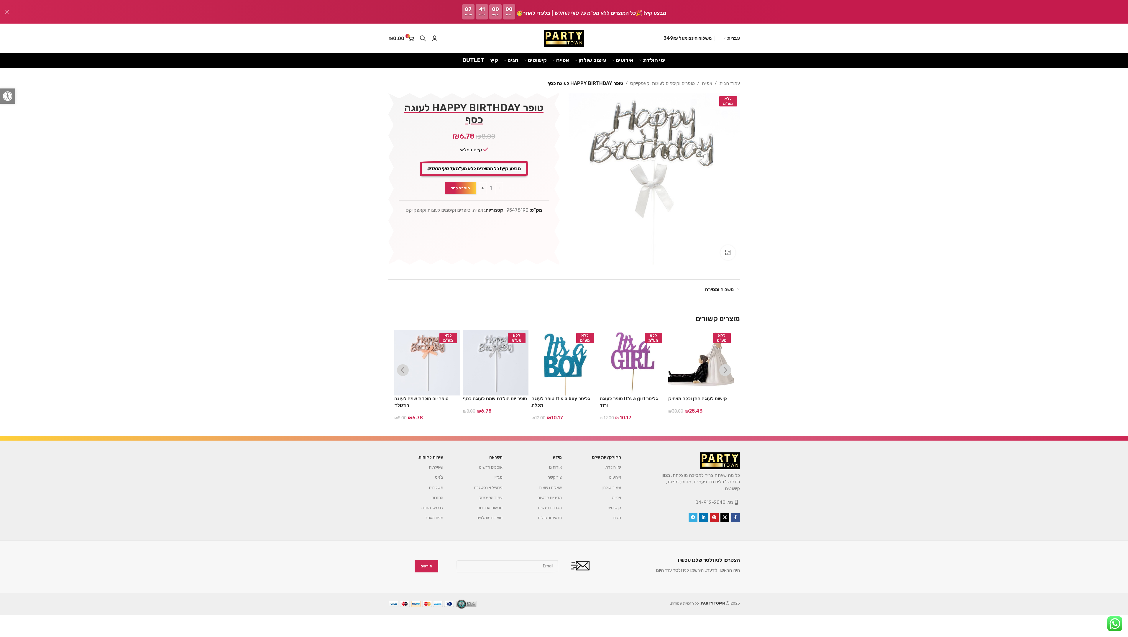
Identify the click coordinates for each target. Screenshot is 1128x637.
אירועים (615, 477)
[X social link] (724, 517)
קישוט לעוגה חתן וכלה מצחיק (697, 398)
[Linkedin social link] (703, 517)
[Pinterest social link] (714, 517)
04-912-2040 (710, 502)
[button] (7, 96)
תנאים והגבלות (550, 517)
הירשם (426, 566)
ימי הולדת (613, 467)
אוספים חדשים (491, 467)
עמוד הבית (729, 83)
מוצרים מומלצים (490, 517)
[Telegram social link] (693, 517)
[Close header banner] (7, 12)
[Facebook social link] (735, 517)
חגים (617, 517)
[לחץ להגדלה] (727, 252)
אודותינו (555, 467)
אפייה (707, 83)
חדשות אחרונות (490, 507)
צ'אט (439, 477)
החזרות (437, 497)
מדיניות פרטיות (549, 497)
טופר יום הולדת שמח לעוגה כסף (495, 398)
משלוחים (436, 487)
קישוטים (614, 507)
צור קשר (555, 477)
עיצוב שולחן (611, 487)
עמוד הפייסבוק (491, 497)
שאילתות (436, 467)
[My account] (435, 38)
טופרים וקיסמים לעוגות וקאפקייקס (662, 83)
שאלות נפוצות (550, 487)
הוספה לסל (460, 188)
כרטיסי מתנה (432, 507)
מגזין (499, 477)
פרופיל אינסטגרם (488, 487)
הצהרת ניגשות (550, 507)
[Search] (423, 38)
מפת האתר (434, 517)
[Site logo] (564, 38)
